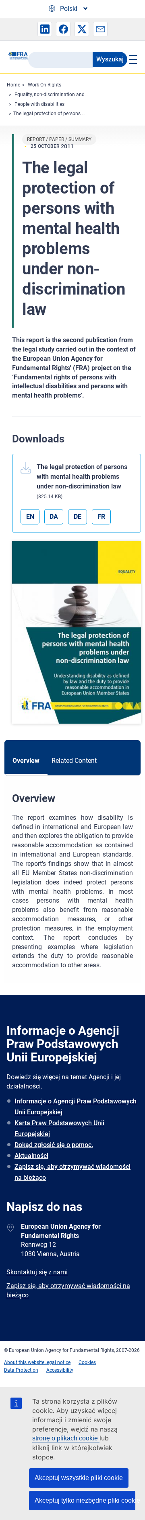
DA (54, 516)
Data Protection (21, 1370)
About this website (24, 1362)
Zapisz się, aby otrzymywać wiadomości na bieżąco (72, 1172)
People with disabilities (39, 104)
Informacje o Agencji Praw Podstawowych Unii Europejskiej (75, 1106)
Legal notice (57, 1362)
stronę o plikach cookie (65, 1438)
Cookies (87, 1362)
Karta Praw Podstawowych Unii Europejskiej (59, 1128)
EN (30, 516)
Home (13, 85)
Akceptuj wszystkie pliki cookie (79, 1477)
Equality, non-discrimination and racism (57, 94)
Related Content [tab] (74, 760)
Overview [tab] (25, 760)
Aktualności (31, 1156)
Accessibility (59, 1370)
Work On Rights (44, 85)
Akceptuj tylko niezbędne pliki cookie (85, 1500)
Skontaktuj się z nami (37, 1272)
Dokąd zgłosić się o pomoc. (53, 1145)
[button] (44, 29)
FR (101, 516)
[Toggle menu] (132, 59)
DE (77, 516)
